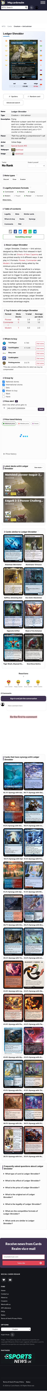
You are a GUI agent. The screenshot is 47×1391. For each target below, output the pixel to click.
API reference (6, 1308)
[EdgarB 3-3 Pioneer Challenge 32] (8, 519)
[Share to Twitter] (20, 231)
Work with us (5, 1305)
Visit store (40, 343)
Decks (22, 219)
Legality (7, 214)
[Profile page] (36, 7)
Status (3, 1315)
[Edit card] (28, 111)
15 (18, 319)
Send (41, 409)
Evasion (23, 179)
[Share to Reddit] (25, 231)
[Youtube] (10, 1280)
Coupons (4, 1301)
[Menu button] (42, 4)
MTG (3, 26)
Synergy (32, 219)
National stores (12, 381)
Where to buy (9, 219)
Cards (9, 26)
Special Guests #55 (19, 146)
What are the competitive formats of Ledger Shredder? (20, 1212)
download (19, 149)
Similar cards (29, 214)
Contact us (5, 1294)
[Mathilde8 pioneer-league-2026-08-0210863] (8, 493)
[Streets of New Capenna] (6, 60)
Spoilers (14, 96)
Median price (24, 423)
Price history (11, 454)
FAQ (19, 224)
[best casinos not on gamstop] (18, 1358)
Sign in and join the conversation (23, 698)
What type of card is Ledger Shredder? (22, 1174)
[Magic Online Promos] (6, 45)
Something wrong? (23, 237)
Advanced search (13, 103)
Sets (8, 387)
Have (8, 396)
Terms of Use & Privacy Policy (11, 1319)
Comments (8, 224)
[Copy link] (10, 231)
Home (3, 1291)
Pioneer (22, 260)
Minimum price (10, 423)
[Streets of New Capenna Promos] (6, 50)
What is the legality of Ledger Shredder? (23, 1204)
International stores (14, 384)
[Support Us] (4, 1280)
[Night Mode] (31, 8)
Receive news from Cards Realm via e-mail (23, 1246)
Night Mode (5, 1335)
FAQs (3, 1312)
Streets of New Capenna (27, 254)
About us (4, 1298)
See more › (38, 467)
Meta (17, 214)
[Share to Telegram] (35, 231)
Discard (6, 179)
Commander (31, 260)
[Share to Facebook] (15, 231)
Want (8, 393)
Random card (35, 96)
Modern (6, 263)
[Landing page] (3, 2)
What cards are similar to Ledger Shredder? (18, 1222)
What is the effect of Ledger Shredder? (22, 1181)
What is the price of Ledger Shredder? (22, 1188)
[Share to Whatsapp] (30, 231)
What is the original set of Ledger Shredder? (19, 1196)
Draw (14, 179)
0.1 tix (36, 86)
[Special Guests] (6, 41)
